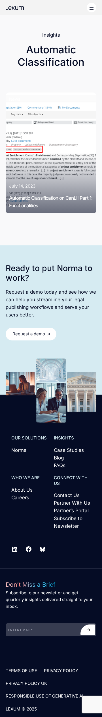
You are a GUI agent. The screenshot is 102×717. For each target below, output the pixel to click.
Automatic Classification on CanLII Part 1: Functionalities (50, 201)
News (14, 99)
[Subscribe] (87, 629)
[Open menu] (91, 7)
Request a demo (28, 333)
